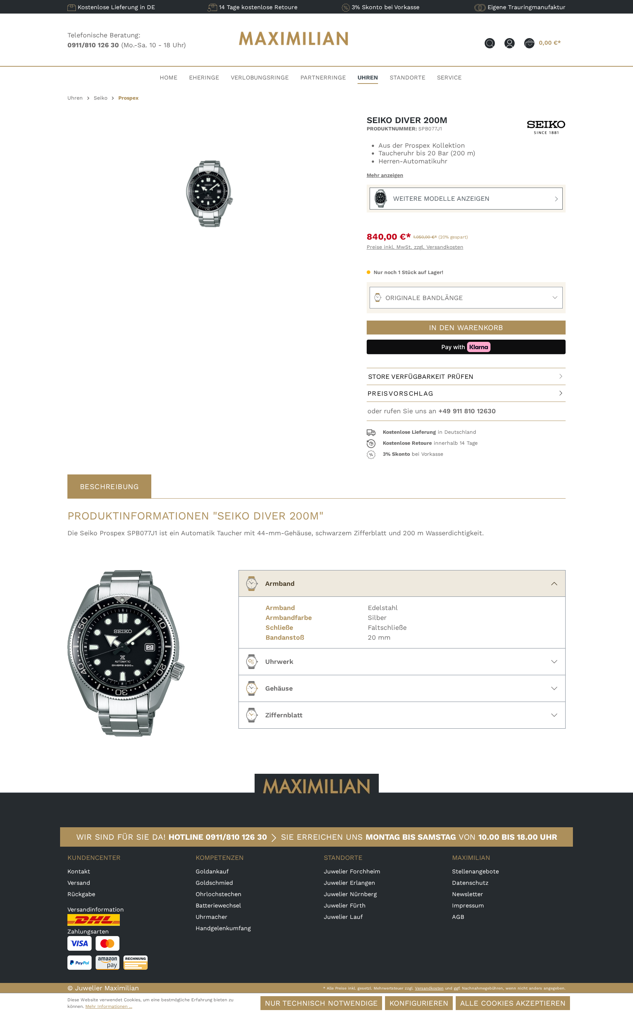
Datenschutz (470, 882)
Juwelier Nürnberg (350, 894)
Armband (280, 583)
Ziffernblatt (284, 715)
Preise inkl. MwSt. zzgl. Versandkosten (415, 247)
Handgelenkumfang (223, 928)
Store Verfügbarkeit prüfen (420, 376)
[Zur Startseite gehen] (294, 52)
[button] (466, 432)
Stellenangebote (475, 871)
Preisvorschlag (400, 393)
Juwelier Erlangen (349, 882)
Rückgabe (81, 894)
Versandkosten (429, 988)
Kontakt (78, 871)
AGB (458, 916)
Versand (78, 882)
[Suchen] (490, 43)
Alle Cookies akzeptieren (513, 1003)
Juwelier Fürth (345, 905)
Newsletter (467, 894)
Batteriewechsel (218, 905)
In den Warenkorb (466, 327)
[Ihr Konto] (509, 43)
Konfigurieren (418, 1003)
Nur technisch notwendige (321, 1003)
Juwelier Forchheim (352, 871)
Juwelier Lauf (343, 916)
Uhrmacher (211, 916)
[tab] (109, 486)
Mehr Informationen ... (108, 1006)
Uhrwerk (279, 661)
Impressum (468, 905)
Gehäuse (279, 688)
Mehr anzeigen (385, 175)
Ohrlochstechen (218, 894)
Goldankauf (212, 871)
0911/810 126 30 (236, 837)
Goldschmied (214, 882)
